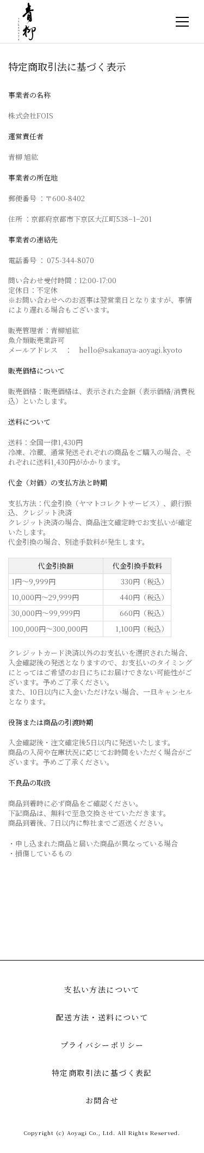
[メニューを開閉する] (182, 21)
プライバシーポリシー (102, 1044)
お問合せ (102, 1100)
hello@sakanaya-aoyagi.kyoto (130, 350)
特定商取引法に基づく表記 (102, 1072)
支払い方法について (102, 989)
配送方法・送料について (102, 1017)
